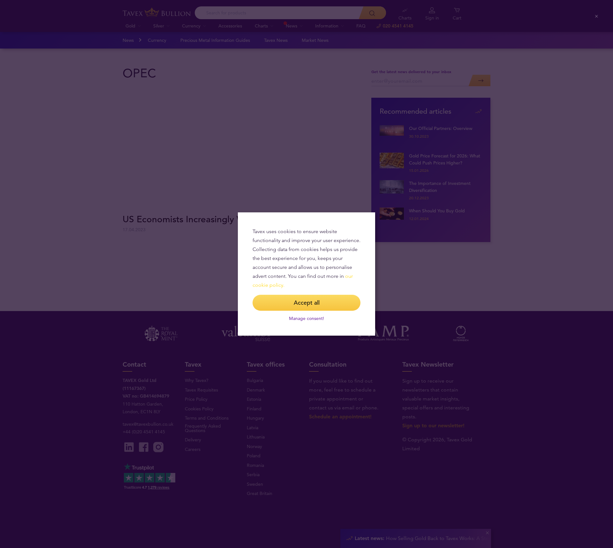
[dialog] (306, 274)
